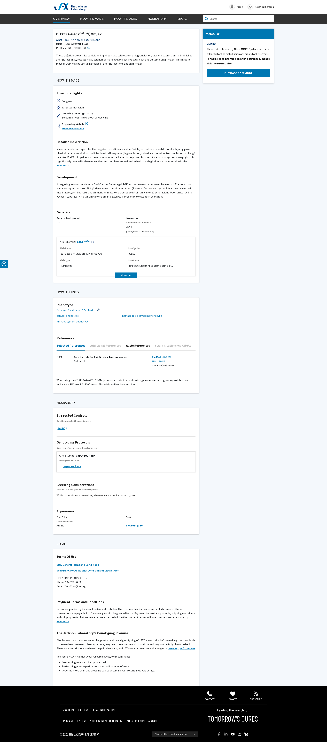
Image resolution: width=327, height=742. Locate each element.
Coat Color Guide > (65, 521)
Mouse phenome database (142, 721)
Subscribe (256, 699)
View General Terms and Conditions (78, 564)
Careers (83, 710)
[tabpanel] (126, 363)
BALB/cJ (62, 428)
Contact (210, 699)
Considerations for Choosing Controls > (75, 421)
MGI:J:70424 (158, 361)
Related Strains (264, 6)
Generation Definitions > (138, 222)
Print (240, 6)
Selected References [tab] (71, 345)
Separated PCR (72, 466)
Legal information (103, 710)
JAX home (69, 710)
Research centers (74, 721)
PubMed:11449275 (161, 357)
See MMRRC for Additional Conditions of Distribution (88, 570)
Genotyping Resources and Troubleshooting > (78, 448)
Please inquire (134, 525)
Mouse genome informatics (106, 721)
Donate (233, 699)
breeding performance (181, 648)
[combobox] (175, 734)
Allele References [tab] (138, 345)
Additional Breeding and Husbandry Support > (77, 489)
